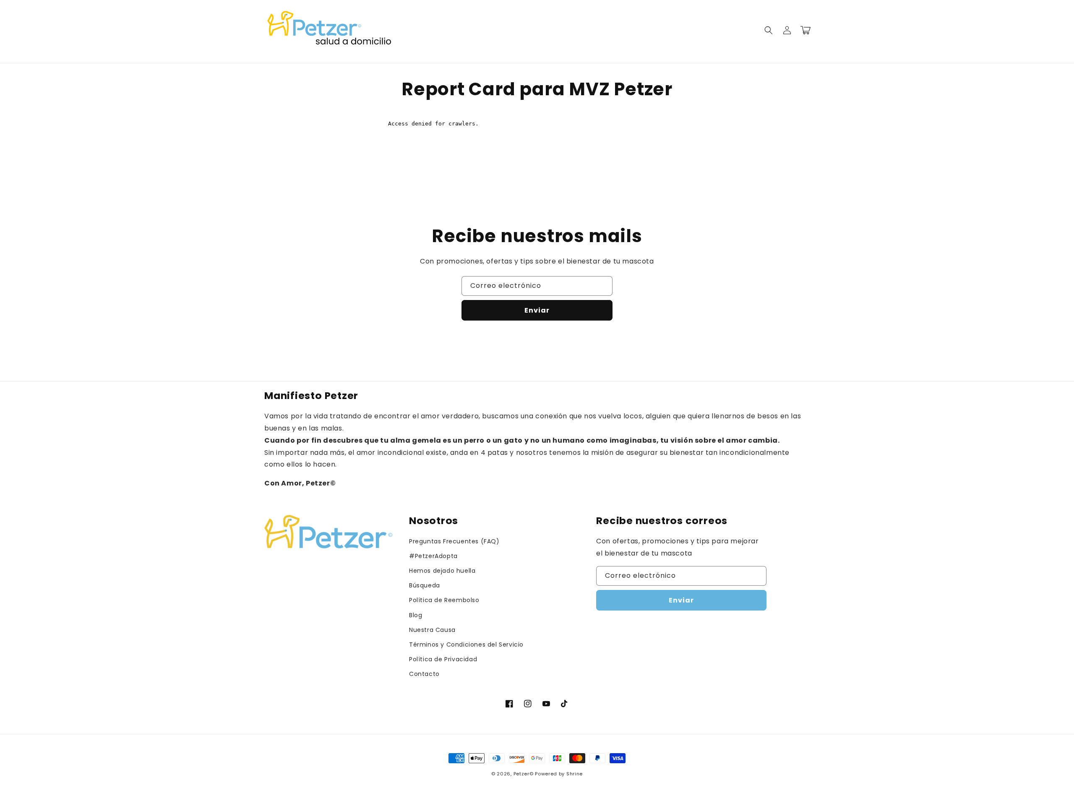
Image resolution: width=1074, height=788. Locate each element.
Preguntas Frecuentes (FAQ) (454, 541)
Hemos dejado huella (442, 570)
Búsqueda (424, 585)
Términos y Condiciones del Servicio (466, 644)
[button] (768, 30)
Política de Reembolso (444, 600)
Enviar (537, 310)
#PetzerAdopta (433, 556)
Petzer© (524, 773)
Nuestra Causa (432, 630)
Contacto (424, 674)
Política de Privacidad (443, 659)
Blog (415, 615)
